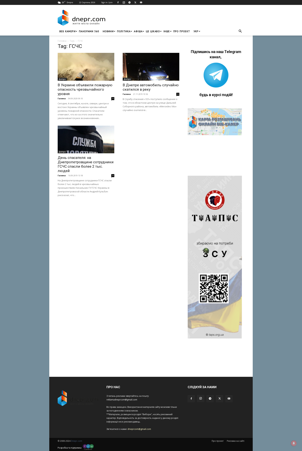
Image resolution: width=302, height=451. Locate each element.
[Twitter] (135, 2)
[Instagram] (123, 2)
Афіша (138, 31)
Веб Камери (67, 31)
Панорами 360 (89, 31)
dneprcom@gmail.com (139, 429)
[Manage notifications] (294, 443)
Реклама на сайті (235, 440)
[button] (240, 31)
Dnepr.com (76, 440)
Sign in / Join (107, 2)
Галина (62, 98)
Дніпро (62, 79)
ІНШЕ (166, 31)
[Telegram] (129, 2)
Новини (108, 31)
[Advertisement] (175, 18)
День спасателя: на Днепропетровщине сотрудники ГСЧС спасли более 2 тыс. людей (86, 164)
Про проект (181, 31)
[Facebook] (118, 2)
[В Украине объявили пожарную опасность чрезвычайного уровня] (86, 67)
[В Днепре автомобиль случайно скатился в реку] (151, 67)
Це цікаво (153, 31)
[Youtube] (141, 2)
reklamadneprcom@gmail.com (121, 399)
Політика (123, 31)
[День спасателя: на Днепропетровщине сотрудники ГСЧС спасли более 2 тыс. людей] (86, 139)
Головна (62, 40)
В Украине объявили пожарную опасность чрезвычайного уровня (85, 89)
